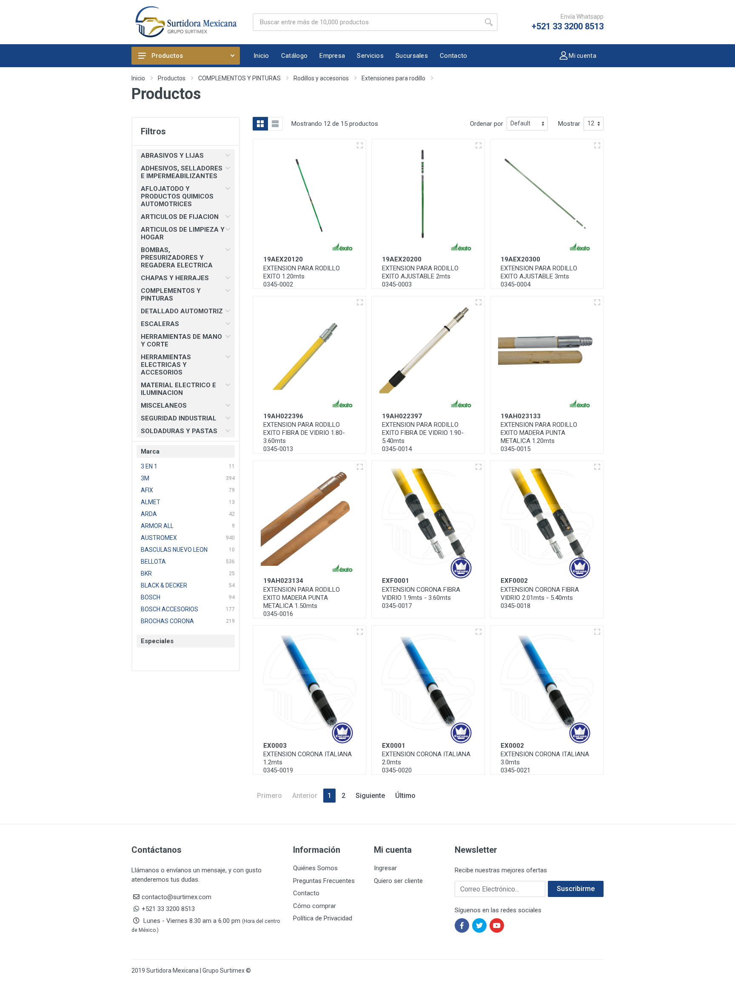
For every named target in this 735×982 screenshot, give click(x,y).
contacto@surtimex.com (176, 897)
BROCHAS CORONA (167, 621)
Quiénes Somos (315, 868)
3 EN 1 (149, 466)
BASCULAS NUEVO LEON (174, 549)
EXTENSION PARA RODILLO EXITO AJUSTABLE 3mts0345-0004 (539, 276)
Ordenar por (486, 124)
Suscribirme (576, 889)
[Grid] (260, 124)
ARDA (149, 514)
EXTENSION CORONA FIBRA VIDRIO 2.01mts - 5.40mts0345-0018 (540, 598)
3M (145, 478)
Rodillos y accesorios (321, 78)
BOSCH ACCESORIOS (169, 609)
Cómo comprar (314, 906)
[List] (275, 124)
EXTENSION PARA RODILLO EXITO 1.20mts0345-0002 (301, 276)
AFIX (147, 490)
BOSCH (150, 597)
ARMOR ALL (157, 525)
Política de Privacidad (322, 918)
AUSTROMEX (159, 537)
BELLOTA (153, 561)
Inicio (138, 78)
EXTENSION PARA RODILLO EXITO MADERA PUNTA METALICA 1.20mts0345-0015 (539, 437)
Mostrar (569, 124)
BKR (146, 573)
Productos (167, 56)
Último (405, 796)
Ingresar (385, 868)
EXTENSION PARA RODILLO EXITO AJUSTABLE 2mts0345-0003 (420, 276)
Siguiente (370, 796)
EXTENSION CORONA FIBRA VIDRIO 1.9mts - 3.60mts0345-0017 (421, 598)
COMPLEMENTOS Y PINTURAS (239, 78)
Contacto (306, 893)
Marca (150, 451)
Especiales (157, 641)
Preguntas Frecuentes (324, 881)
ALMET (150, 502)
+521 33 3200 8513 (568, 26)
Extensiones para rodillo (393, 78)
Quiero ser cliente (398, 881)
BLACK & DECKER (164, 585)
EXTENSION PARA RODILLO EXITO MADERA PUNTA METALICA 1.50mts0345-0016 (301, 602)
